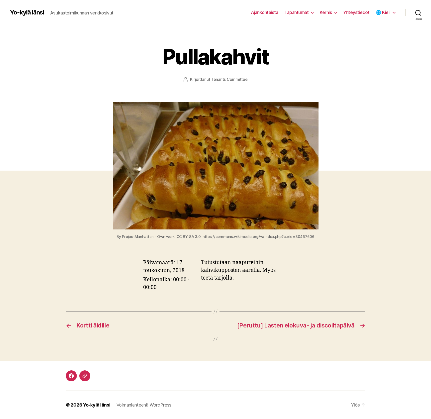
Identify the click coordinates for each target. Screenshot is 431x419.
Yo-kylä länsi (27, 12)
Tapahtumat (296, 12)
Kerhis (326, 12)
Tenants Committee (229, 79)
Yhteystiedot (356, 12)
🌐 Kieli (383, 12)
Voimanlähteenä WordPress (144, 405)
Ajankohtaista (264, 12)
